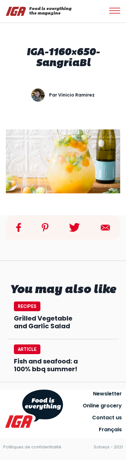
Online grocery (102, 405)
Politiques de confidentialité (32, 447)
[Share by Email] (105, 227)
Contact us (107, 417)
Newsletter (107, 393)
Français (110, 429)
